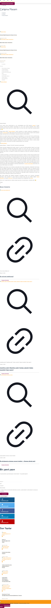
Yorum (1, 481)
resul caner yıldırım (5, 75)
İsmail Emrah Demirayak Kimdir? (7, 3)
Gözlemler (2, 603)
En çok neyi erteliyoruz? (6, 276)
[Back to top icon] (1, 600)
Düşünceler (7, 603)
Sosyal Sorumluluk (22, 603)
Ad (1, 483)
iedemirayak (4, 500)
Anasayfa (4, 12)
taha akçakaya (4, 78)
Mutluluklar (16, 603)
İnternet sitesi (2, 487)
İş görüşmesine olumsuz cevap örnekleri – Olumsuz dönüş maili (17, 461)
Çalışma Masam (5, 15)
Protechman (5, 132)
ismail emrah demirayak (6, 72)
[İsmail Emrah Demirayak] (7, 1)
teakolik (3, 79)
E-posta (2, 485)
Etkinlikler (11, 603)
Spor (28, 603)
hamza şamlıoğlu (5, 70)
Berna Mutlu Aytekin (6, 68)
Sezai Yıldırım (4, 77)
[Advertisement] (25, 24)
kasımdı (33, 125)
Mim (3, 73)
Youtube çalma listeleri (28, 163)
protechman (4, 74)
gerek (32, 178)
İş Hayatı (3, 14)
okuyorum (10, 178)
